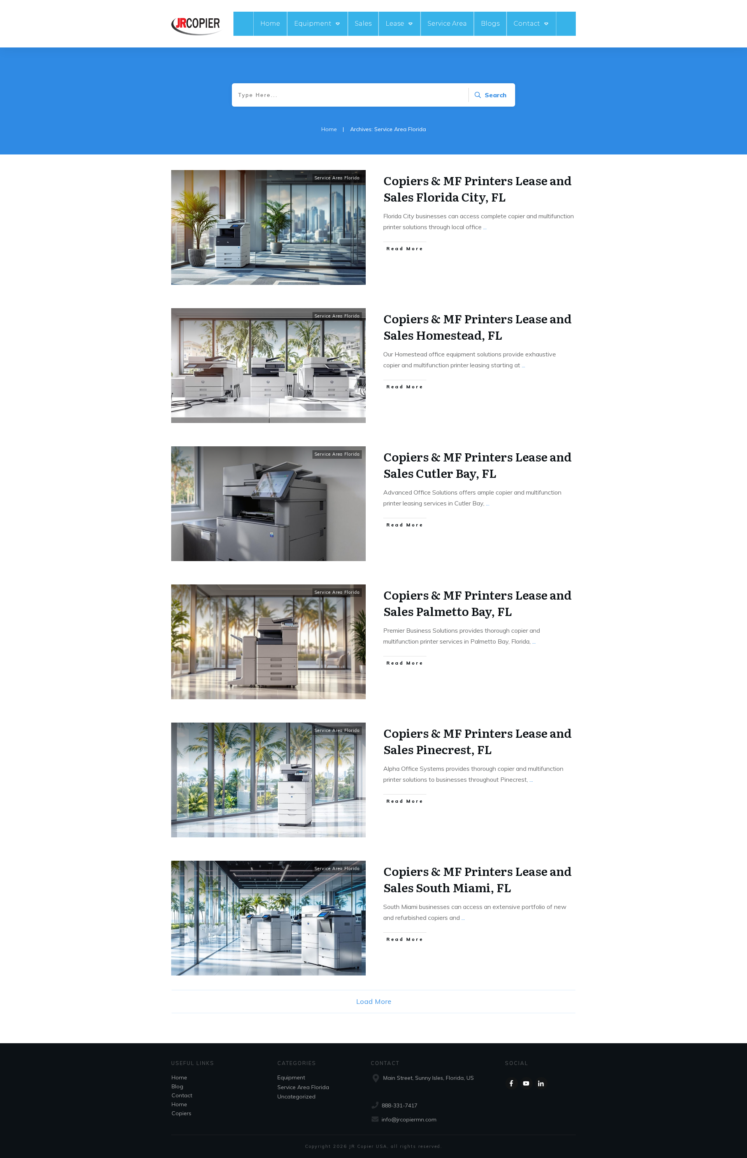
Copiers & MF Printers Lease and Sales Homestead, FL (478, 326)
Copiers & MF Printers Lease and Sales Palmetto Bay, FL (478, 602)
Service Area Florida (337, 178)
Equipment (291, 1077)
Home (179, 1077)
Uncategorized (296, 1096)
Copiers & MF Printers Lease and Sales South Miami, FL (478, 879)
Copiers (181, 1113)
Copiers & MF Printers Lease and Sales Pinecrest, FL (478, 741)
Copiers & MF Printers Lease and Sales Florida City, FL (478, 188)
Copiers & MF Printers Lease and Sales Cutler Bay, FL (478, 464)
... (485, 227)
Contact (182, 1095)
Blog (177, 1086)
